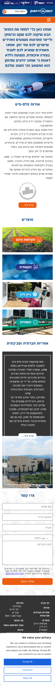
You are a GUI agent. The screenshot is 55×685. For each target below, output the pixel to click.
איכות (20, 630)
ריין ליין (43, 627)
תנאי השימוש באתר (13, 625)
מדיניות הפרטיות (14, 574)
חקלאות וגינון (40, 624)
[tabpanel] (27, 61)
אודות (47, 608)
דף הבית (45, 603)
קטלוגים (17, 606)
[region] (27, 659)
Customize (27, 670)
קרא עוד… (27, 205)
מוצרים (46, 620)
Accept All (27, 662)
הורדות (19, 603)
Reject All (27, 678)
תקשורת (43, 630)
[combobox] (47, 538)
